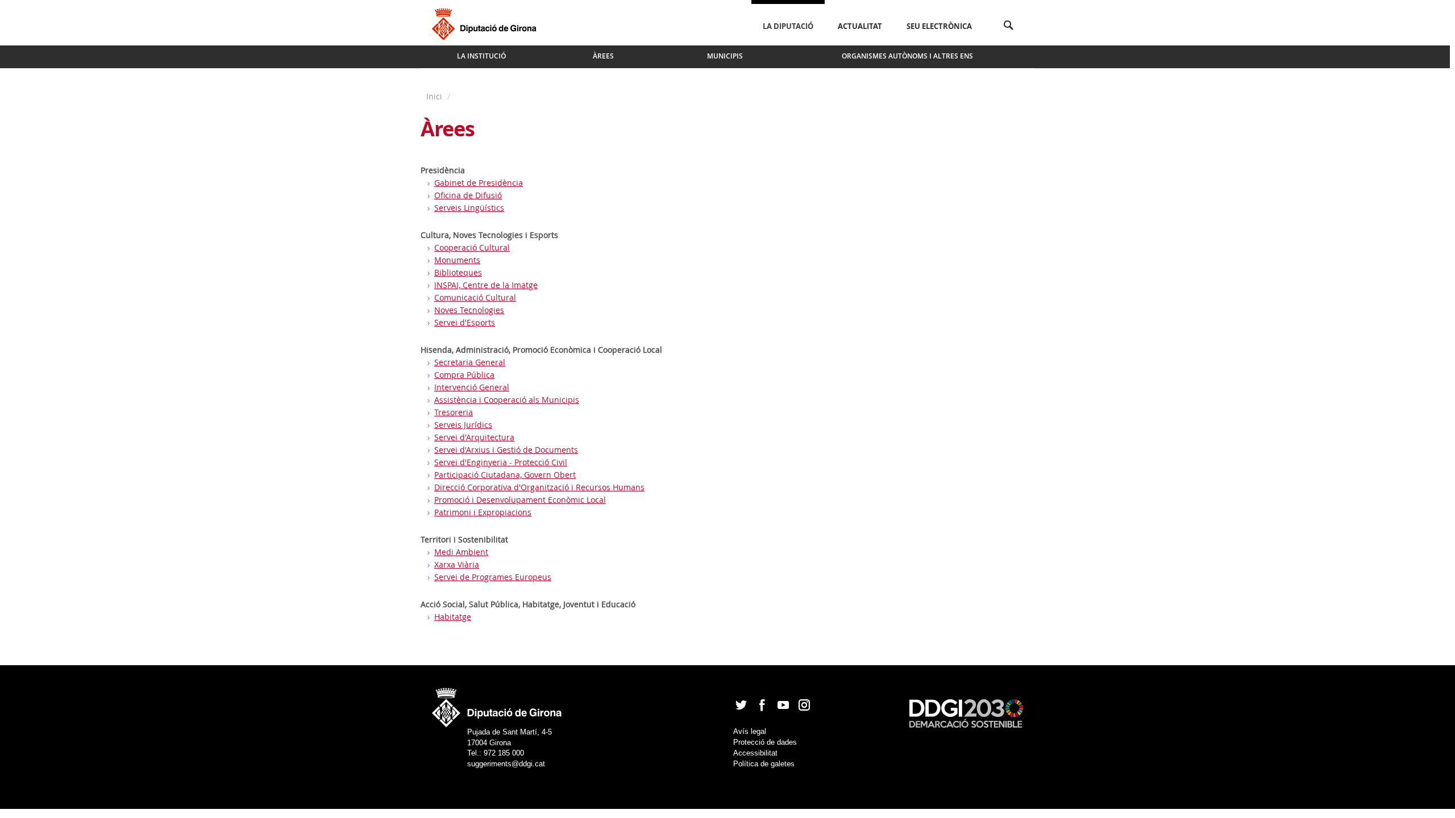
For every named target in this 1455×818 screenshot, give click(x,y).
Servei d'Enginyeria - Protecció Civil (500, 462)
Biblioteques (458, 272)
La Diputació (788, 26)
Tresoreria (453, 412)
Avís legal (749, 731)
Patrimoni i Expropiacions (482, 512)
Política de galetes (764, 763)
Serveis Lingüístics (469, 207)
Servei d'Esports (464, 322)
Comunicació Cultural (475, 297)
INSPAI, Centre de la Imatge (486, 284)
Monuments (457, 259)
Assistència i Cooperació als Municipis (506, 399)
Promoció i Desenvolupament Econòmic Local (520, 499)
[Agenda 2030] (966, 712)
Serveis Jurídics (463, 424)
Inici (435, 96)
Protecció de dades (765, 742)
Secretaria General (469, 362)
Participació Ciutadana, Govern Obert (505, 474)
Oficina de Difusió (468, 195)
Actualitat (860, 26)
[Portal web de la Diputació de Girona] (497, 704)
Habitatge (452, 616)
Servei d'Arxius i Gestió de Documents (506, 449)
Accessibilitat (755, 753)
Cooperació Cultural (472, 247)
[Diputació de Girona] (486, 22)
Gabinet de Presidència (478, 182)
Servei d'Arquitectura (474, 437)
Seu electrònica (939, 26)
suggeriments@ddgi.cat (506, 763)
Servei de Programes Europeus (492, 576)
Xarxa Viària (456, 564)
